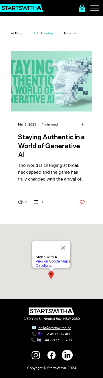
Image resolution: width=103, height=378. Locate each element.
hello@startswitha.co (54, 328)
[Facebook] (51, 355)
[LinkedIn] (67, 355)
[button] (82, 8)
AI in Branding (43, 33)
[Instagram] (35, 355)
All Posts (16, 33)
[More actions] (84, 124)
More (67, 33)
